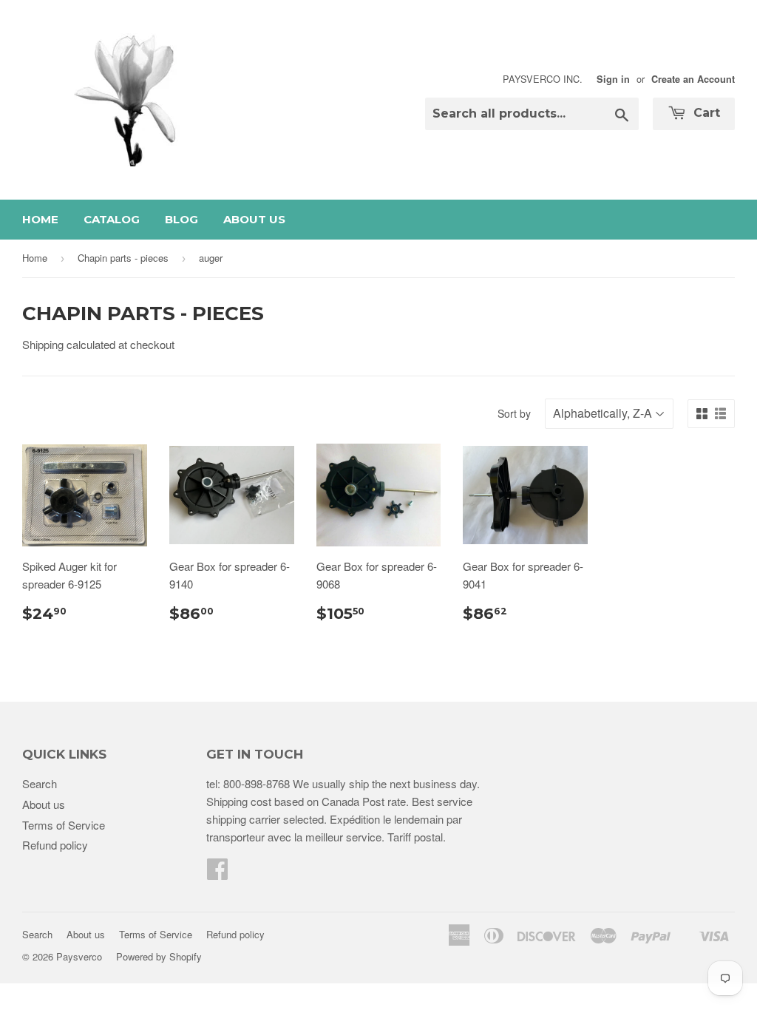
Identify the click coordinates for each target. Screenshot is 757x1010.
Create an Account (693, 79)
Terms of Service (63, 825)
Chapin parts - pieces (123, 258)
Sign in (613, 79)
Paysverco (79, 956)
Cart (705, 113)
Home (40, 219)
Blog (181, 219)
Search (39, 783)
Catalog (112, 219)
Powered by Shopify (159, 956)
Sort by (514, 413)
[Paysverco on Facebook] (217, 873)
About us (254, 219)
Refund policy (55, 845)
